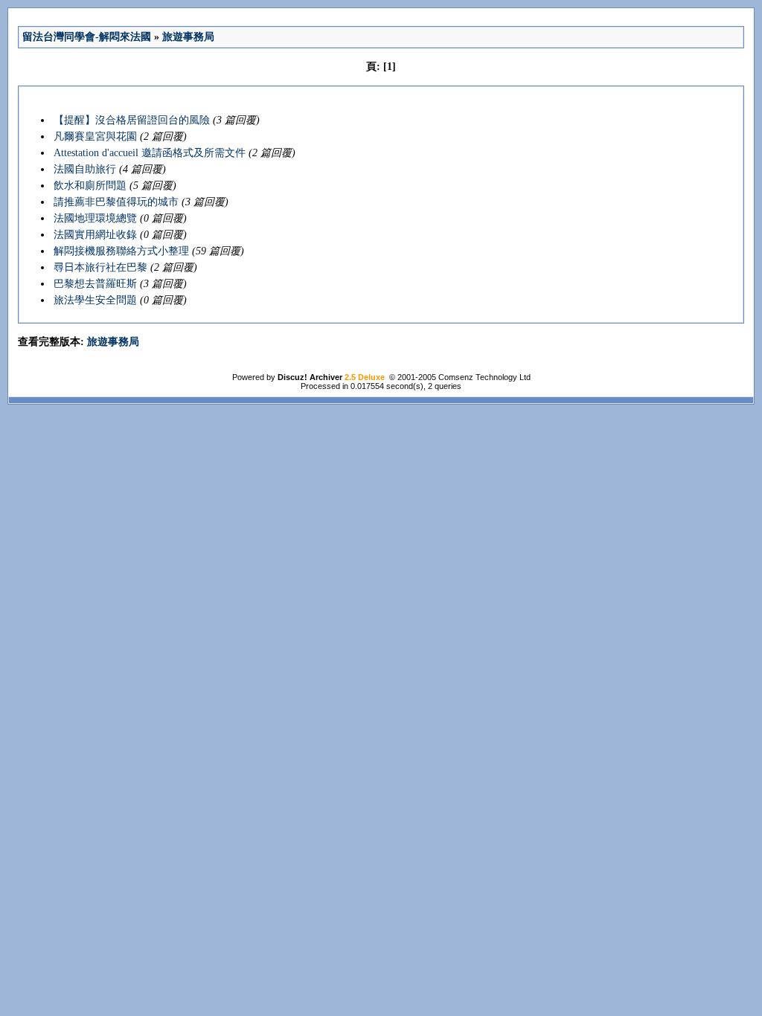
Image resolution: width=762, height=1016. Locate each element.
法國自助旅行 (85, 169)
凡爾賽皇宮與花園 (95, 136)
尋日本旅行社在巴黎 (100, 267)
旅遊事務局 (188, 36)
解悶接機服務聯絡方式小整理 (121, 251)
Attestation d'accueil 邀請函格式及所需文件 (150, 152)
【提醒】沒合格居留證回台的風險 (132, 120)
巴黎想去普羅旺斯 (95, 283)
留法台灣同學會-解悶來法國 (86, 36)
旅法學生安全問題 (95, 300)
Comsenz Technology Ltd (484, 377)
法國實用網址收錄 (95, 234)
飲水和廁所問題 (90, 185)
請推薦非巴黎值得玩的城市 (116, 202)
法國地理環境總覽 (95, 218)
